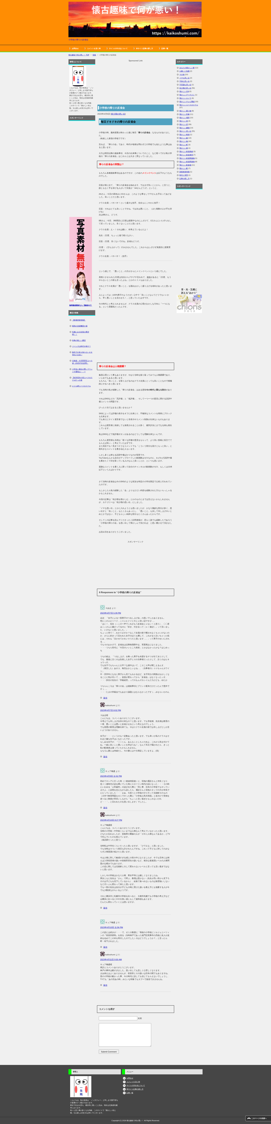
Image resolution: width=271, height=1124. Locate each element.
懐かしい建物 (184, 128)
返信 (105, 698)
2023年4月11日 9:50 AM (111, 959)
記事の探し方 (184, 179)
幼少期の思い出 (118, 114)
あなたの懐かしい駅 (187, 68)
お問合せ (75, 48)
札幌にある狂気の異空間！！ (80, 333)
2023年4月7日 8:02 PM (110, 710)
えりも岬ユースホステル (81, 386)
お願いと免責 (184, 71)
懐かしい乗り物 (185, 111)
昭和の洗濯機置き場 (79, 326)
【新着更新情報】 (79, 320)
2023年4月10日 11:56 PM (111, 927)
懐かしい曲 (183, 138)
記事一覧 (164, 48)
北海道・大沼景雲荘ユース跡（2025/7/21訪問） (82, 362)
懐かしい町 (183, 145)
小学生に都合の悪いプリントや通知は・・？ (82, 370)
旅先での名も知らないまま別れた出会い (82, 353)
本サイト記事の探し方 (144, 48)
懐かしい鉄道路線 (186, 152)
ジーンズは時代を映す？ (81, 346)
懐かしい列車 (184, 114)
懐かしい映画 (184, 135)
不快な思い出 (184, 81)
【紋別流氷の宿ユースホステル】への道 (82, 379)
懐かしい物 (183, 141)
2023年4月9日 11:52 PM (111, 776)
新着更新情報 (184, 172)
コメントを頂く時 (94, 48)
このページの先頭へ (259, 1118)
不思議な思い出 (185, 85)
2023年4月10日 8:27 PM (111, 820)
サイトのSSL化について (118, 48)
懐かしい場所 (184, 118)
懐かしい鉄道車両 (186, 155)
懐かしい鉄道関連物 (187, 158)
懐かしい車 (183, 148)
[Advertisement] (135, 82)
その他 (181, 75)
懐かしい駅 (183, 168)
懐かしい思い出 (185, 131)
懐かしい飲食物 (185, 165)
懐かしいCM (184, 91)
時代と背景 (183, 175)
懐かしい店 (183, 124)
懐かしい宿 (183, 121)
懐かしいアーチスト (187, 95)
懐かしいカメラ (185, 98)
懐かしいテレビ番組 (187, 102)
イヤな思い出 (184, 78)
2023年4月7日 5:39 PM (110, 613)
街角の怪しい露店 (79, 340)
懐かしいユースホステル (188, 105)
